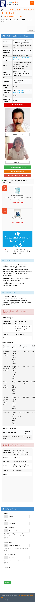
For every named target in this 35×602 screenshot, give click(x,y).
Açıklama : (7, 567)
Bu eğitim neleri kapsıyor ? (18, 171)
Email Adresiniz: (9, 528)
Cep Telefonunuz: (9, 555)
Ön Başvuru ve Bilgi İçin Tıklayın (18, 167)
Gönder (7, 583)
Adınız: (6, 513)
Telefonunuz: (8, 542)
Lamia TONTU (17, 162)
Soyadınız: (7, 520)
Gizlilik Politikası (22, 595)
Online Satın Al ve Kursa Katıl (18, 176)
